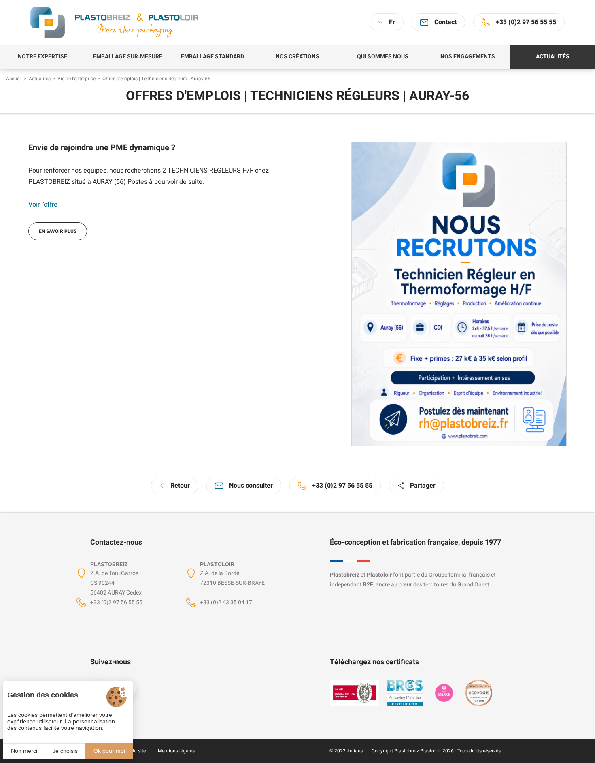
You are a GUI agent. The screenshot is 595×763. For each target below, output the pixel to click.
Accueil (14, 78)
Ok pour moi (109, 751)
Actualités (40, 78)
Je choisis (65, 751)
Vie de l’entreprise (76, 78)
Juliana (355, 750)
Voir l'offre (42, 204)
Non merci (24, 751)
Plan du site (133, 750)
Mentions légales (176, 750)
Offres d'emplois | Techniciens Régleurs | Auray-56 (156, 78)
